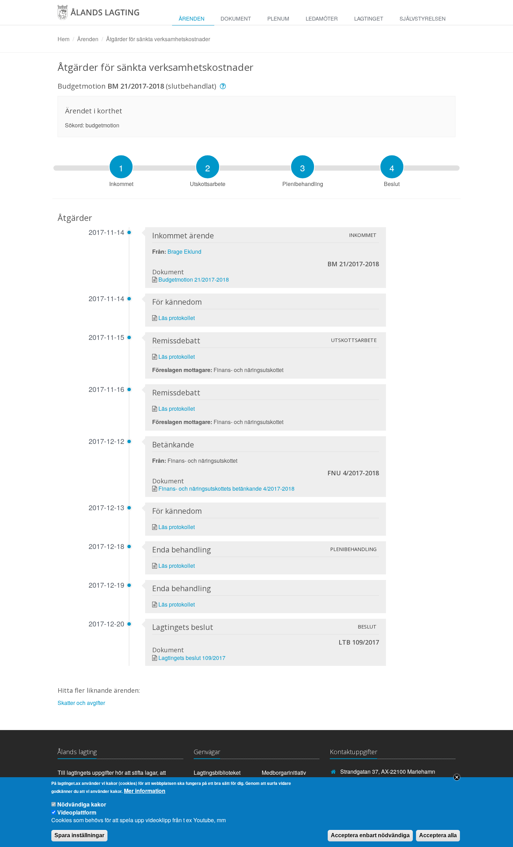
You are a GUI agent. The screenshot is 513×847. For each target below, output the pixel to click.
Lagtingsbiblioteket (217, 772)
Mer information (144, 791)
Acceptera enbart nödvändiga (370, 835)
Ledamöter (322, 18)
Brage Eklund (184, 251)
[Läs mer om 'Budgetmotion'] (224, 86)
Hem (63, 39)
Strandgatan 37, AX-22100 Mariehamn (387, 771)
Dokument (236, 18)
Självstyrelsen (423, 18)
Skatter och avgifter (81, 703)
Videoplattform (76, 812)
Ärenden (192, 18)
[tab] (121, 167)
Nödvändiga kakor (81, 804)
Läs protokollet (176, 318)
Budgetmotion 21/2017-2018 (193, 279)
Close (457, 777)
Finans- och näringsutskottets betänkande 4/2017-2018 (226, 488)
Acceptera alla (438, 835)
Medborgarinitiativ (284, 772)
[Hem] (106, 15)
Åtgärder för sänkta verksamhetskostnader (158, 39)
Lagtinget (368, 18)
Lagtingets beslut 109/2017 (191, 658)
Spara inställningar (79, 835)
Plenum (278, 18)
